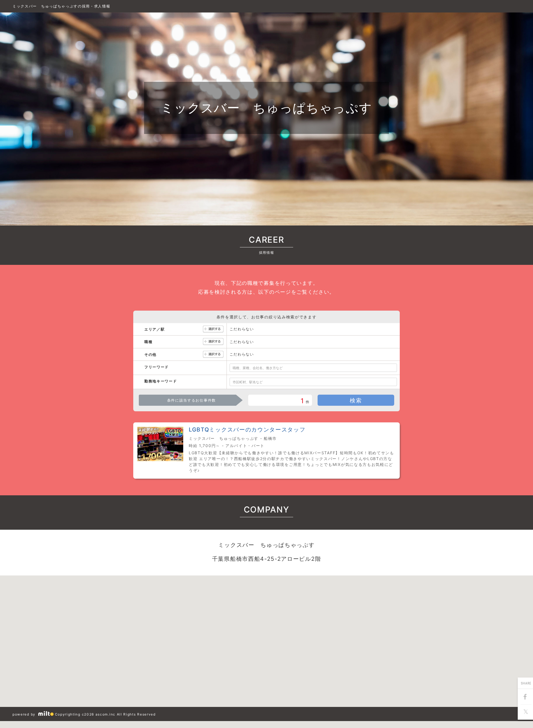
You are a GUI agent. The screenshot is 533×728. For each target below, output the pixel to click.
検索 (356, 400)
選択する (213, 329)
